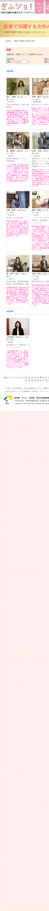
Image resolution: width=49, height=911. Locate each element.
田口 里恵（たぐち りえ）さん (17, 102)
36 (41, 380)
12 (32, 377)
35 (38, 380)
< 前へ (5, 377)
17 (46, 377)
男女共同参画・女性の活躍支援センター (27, 388)
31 (26, 380)
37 (44, 380)
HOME (8, 41)
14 (38, 377)
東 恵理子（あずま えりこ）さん (17, 156)
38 (46, 380)
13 (35, 377)
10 (26, 377)
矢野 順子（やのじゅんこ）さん (17, 214)
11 (29, 377)
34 (35, 380)
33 (32, 380)
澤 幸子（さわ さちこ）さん (17, 279)
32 (29, 380)
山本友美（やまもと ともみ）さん (17, 342)
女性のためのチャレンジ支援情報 (17, 391)
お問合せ (35, 391)
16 (43, 377)
